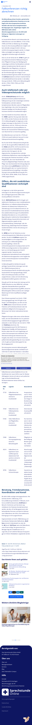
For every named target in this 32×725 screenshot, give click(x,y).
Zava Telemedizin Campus (9, 671)
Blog (3, 669)
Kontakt (4, 679)
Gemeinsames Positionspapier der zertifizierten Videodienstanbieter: (15, 579)
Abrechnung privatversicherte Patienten (13, 686)
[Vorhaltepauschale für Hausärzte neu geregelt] (16, 608)
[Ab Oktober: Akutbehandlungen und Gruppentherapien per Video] (4, 571)
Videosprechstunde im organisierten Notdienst (19, 584)
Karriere (4, 667)
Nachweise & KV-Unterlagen (9, 681)
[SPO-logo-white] (4, 2)
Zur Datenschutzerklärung (6, 363)
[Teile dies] (10, 592)
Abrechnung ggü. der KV (8, 683)
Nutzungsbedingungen (8, 699)
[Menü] (30, 2)
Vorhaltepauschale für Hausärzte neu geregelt (15, 627)
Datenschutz (5, 703)
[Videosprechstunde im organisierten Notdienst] (4, 584)
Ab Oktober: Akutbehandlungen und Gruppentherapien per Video (19, 571)
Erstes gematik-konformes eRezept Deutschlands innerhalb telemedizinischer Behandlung (18, 565)
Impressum (5, 711)
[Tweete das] (14, 592)
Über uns (4, 662)
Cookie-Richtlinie (6, 707)
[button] (12, 640)
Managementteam (7, 664)
